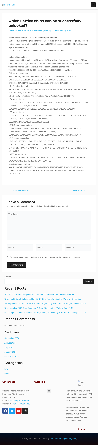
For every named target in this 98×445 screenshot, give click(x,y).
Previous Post (21, 190)
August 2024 (10, 343)
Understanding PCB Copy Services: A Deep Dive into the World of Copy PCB (38, 308)
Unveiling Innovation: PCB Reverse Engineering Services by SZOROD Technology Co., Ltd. (45, 312)
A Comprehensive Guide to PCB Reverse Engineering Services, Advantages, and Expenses (45, 303)
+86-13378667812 (21, 404)
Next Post (79, 190)
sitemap (81, 429)
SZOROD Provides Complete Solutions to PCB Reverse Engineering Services (39, 294)
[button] (49, 391)
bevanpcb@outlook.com (18, 400)
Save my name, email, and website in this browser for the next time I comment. (45, 257)
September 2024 (11, 338)
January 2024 (10, 352)
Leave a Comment (16, 30)
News (6, 373)
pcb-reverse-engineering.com (63, 438)
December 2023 (11, 356)
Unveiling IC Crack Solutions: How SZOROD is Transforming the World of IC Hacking (42, 299)
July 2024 (8, 347)
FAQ (6, 369)
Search (7, 277)
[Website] (78, 248)
